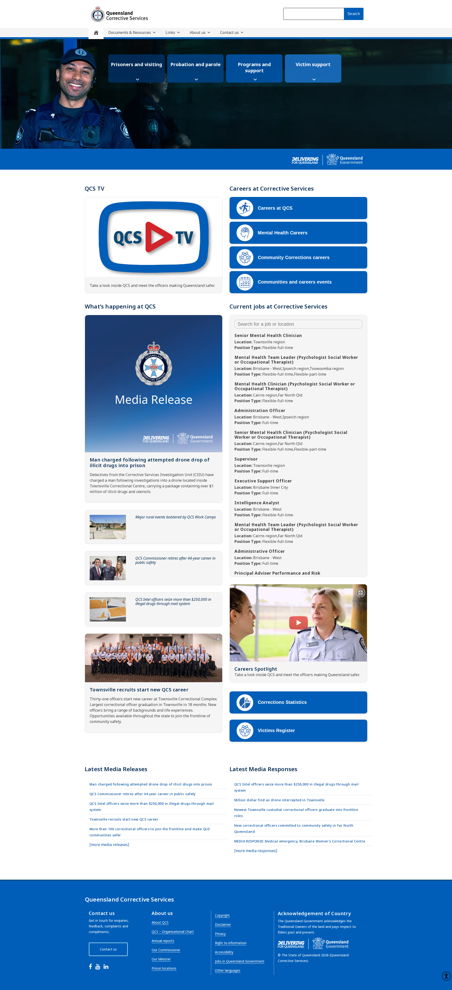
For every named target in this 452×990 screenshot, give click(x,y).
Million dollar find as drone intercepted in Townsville (279, 800)
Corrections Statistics (282, 702)
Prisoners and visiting (136, 64)
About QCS (160, 922)
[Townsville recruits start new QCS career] (153, 658)
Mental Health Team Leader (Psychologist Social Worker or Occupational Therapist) (296, 360)
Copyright (222, 915)
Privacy (220, 933)
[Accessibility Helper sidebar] (446, 976)
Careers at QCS (275, 208)
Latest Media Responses (263, 769)
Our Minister (161, 959)
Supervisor (246, 459)
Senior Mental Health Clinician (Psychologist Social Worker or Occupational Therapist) (290, 435)
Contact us (229, 32)
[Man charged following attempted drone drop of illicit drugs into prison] (153, 383)
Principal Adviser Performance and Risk (277, 573)
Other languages (227, 970)
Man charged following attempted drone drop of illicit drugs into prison (150, 463)
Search (353, 14)
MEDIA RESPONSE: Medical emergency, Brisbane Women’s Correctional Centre (299, 841)
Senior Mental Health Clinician (268, 335)
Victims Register (276, 730)
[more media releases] (109, 844)
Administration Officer (259, 410)
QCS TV (94, 188)
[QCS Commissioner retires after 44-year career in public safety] (108, 568)
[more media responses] (255, 850)
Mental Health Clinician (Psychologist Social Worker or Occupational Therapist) (294, 386)
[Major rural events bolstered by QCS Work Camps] (108, 527)
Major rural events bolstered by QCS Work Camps (175, 517)
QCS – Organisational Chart (173, 931)
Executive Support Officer (263, 481)
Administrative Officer (259, 551)
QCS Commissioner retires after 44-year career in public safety (175, 560)
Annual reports (163, 940)
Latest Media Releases (116, 769)
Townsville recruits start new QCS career (139, 689)
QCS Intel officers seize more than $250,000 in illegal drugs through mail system (173, 601)
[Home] (96, 33)
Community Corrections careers (294, 257)
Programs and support (254, 67)
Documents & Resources (129, 32)
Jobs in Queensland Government (239, 961)
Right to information (230, 943)
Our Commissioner (166, 950)
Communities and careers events (295, 282)
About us (198, 32)
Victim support (313, 64)
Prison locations (164, 968)
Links (170, 32)
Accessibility (224, 952)
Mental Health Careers (282, 232)
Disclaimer (223, 924)
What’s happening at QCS (120, 306)
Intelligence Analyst (256, 502)
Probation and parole (195, 64)
